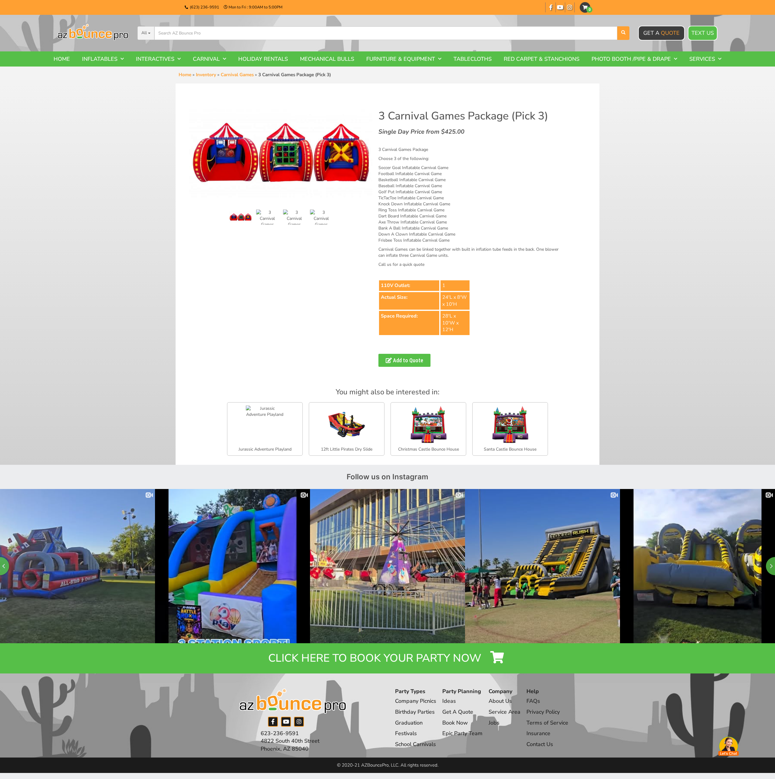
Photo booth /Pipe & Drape (631, 59)
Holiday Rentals (263, 59)
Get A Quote (457, 711)
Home (62, 59)
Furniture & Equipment (400, 59)
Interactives (155, 59)
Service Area (504, 711)
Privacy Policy (543, 711)
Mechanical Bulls (327, 59)
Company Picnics (415, 701)
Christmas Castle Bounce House (428, 449)
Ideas (449, 701)
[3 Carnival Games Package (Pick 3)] (240, 217)
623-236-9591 (280, 733)
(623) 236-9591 (204, 7)
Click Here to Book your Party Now (376, 658)
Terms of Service (547, 722)
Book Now (455, 722)
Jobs (494, 722)
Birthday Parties (415, 711)
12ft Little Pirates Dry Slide (346, 449)
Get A (661, 33)
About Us (500, 701)
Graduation (409, 722)
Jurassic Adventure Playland (265, 449)
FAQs (533, 701)
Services (702, 59)
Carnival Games (237, 75)
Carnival (206, 59)
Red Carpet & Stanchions (541, 59)
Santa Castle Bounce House (510, 449)
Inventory (206, 75)
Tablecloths (472, 59)
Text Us (702, 33)
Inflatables (99, 59)
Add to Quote (407, 360)
